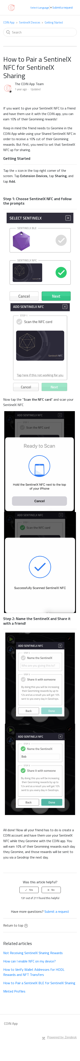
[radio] (29, 890)
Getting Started (54, 22)
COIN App (9, 22)
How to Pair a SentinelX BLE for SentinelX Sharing (39, 982)
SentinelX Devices (29, 22)
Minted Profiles (14, 991)
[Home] (11, 7)
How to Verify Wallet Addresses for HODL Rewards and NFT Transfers (33, 972)
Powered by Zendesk (62, 1037)
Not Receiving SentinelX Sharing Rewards (33, 952)
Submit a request (62, 8)
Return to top (13, 925)
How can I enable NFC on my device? (29, 961)
